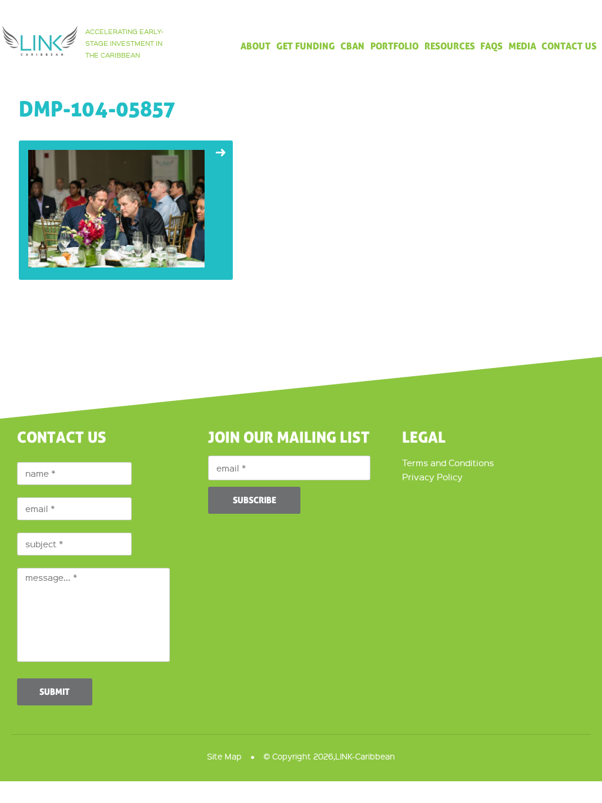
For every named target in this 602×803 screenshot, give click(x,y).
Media (522, 47)
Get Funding (305, 47)
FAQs (491, 47)
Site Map (224, 756)
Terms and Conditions (448, 463)
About (255, 47)
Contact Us (569, 47)
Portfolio (394, 47)
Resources (449, 47)
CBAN (352, 47)
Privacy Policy (432, 477)
